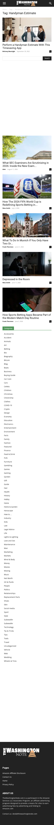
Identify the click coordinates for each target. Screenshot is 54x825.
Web (6, 653)
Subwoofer (8, 619)
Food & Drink (9, 454)
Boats (6, 367)
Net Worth (8, 578)
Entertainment (10, 428)
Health (7, 492)
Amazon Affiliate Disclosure (14, 773)
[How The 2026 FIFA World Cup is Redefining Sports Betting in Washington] (27, 186)
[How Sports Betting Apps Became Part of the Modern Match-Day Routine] (27, 300)
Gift (5, 480)
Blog (6, 364)
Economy (8, 416)
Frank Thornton (8, 247)
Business (8, 371)
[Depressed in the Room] (27, 264)
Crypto (7, 409)
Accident (7, 337)
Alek (4, 169)
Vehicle (7, 650)
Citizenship (8, 398)
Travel (6, 642)
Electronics (8, 424)
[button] (4, 3)
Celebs (7, 386)
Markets (7, 556)
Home (5, 9)
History (7, 495)
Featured (8, 446)
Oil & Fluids (9, 582)
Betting (7, 349)
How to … (8, 514)
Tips (6, 634)
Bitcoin (7, 360)
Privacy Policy (8, 784)
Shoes (6, 601)
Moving (7, 571)
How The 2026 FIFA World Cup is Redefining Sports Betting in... (22, 203)
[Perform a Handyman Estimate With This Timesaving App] (27, 30)
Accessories (9, 334)
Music (6, 574)
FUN (6, 458)
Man (6, 548)
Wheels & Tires (10, 661)
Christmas (8, 394)
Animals (7, 341)
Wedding (8, 657)
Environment (9, 431)
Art (5, 345)
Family (6, 439)
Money (7, 563)
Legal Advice (9, 529)
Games (7, 469)
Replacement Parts (12, 597)
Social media (9, 608)
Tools (6, 638)
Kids (6, 522)
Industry (7, 518)
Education (8, 420)
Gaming (7, 473)
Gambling (8, 465)
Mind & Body (9, 559)
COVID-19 (8, 405)
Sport (6, 612)
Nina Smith (6, 208)
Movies (7, 567)
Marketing (8, 552)
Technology (9, 627)
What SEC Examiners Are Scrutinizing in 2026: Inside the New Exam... (26, 164)
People (7, 586)
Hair (6, 488)
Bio (5, 352)
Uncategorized (10, 646)
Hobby (6, 499)
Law (5, 525)
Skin (6, 604)
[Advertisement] (27, 99)
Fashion (7, 443)
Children (7, 390)
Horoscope (8, 510)
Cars (6, 383)
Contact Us (7, 777)
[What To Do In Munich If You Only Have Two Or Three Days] (27, 225)
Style (6, 616)
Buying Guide (9, 375)
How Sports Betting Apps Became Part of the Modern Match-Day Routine (27, 316)
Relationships (9, 593)
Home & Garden (10, 507)
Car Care (7, 379)
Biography (8, 356)
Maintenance (9, 544)
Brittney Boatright (9, 51)
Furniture (8, 462)
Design (7, 413)
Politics (7, 589)
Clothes (7, 401)
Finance (7, 450)
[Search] (50, 3)
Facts (6, 435)
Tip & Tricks (9, 631)
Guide (6, 484)
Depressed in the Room (16, 279)
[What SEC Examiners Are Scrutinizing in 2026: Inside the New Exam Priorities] (27, 148)
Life (5, 533)
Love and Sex (9, 540)
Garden (7, 477)
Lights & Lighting (11, 537)
